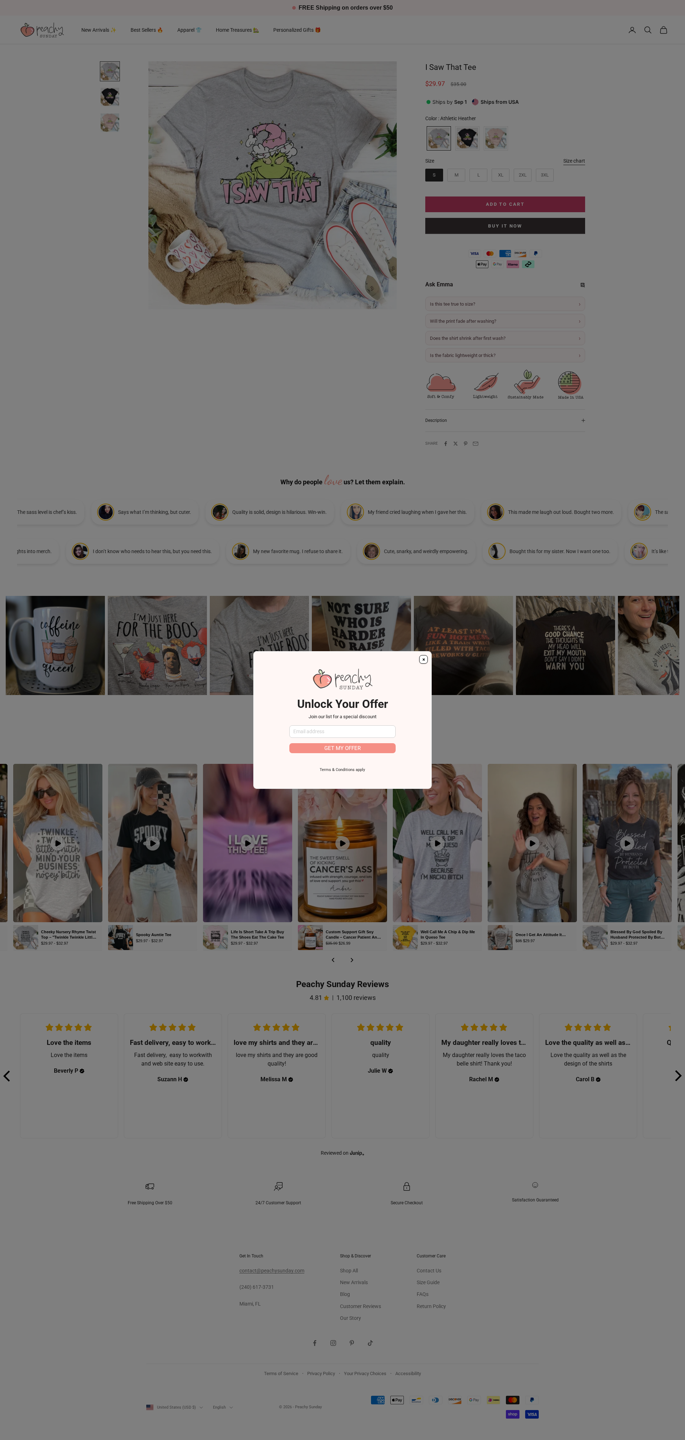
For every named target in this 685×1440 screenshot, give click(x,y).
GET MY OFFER (342, 748)
